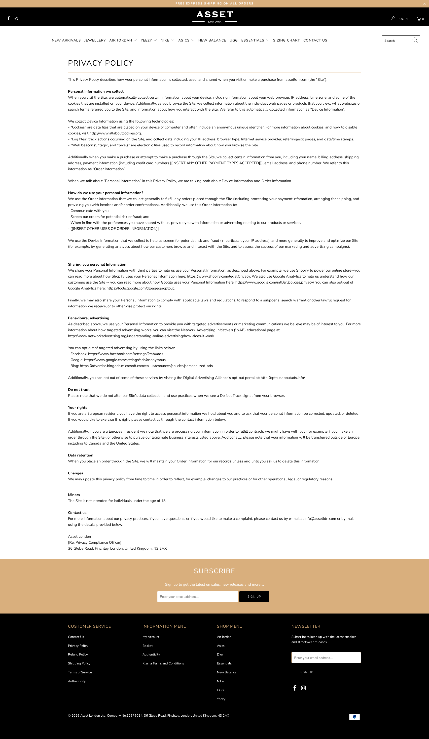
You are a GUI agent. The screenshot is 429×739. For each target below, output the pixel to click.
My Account (151, 637)
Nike (166, 40)
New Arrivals (66, 40)
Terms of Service (80, 672)
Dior (220, 654)
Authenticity (77, 681)
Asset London (90, 715)
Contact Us (315, 40)
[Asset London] (214, 29)
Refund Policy (78, 654)
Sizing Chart (286, 40)
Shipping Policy (79, 663)
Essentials (253, 40)
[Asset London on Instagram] (16, 19)
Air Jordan (121, 40)
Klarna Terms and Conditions (163, 663)
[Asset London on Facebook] (8, 19)
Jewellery (95, 40)
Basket (148, 646)
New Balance (212, 40)
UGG (234, 40)
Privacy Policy (78, 646)
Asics (184, 40)
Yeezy (147, 40)
